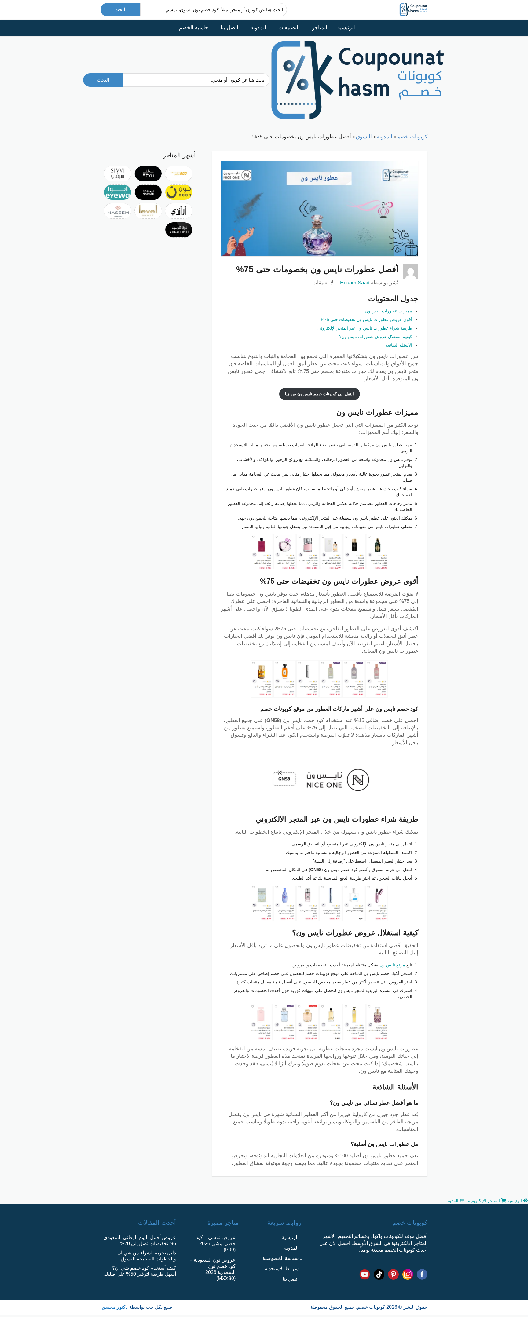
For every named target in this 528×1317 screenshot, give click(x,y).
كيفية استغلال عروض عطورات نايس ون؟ (375, 336)
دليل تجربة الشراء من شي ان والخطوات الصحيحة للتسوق (146, 1255)
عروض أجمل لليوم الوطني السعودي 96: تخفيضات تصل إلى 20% (140, 1240)
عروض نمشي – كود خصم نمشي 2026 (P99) (216, 1243)
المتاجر (319, 28)
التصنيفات (289, 28)
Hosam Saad (354, 283)
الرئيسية (346, 28)
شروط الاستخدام (281, 1268)
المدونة (258, 28)
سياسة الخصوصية (280, 1258)
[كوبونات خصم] (413, 9)
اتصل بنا (229, 28)
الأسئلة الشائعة (398, 345)
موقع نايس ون (392, 964)
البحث (120, 9)
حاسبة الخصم (193, 28)
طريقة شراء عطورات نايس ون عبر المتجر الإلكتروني (364, 328)
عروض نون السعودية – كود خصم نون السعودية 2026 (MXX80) (213, 1269)
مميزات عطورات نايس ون (388, 310)
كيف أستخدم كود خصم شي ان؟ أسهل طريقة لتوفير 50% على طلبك (140, 1271)
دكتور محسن (115, 1307)
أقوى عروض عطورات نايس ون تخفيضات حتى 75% (366, 319)
